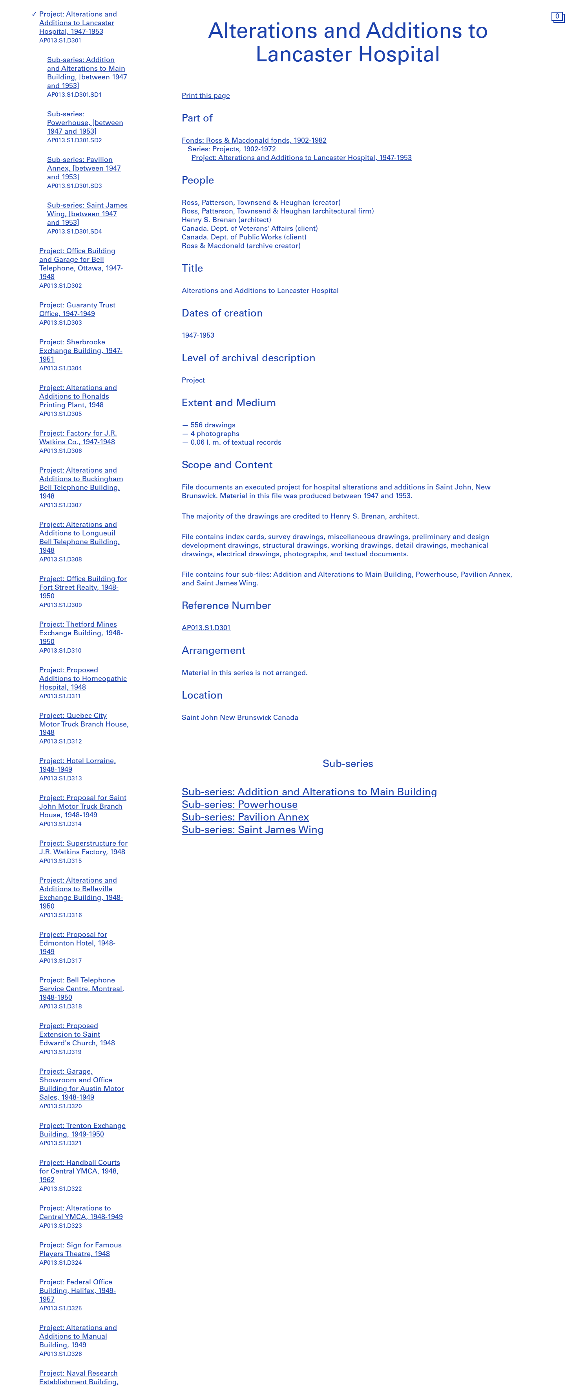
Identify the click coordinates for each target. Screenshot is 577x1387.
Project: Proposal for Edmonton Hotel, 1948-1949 (77, 944)
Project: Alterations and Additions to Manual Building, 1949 (78, 1337)
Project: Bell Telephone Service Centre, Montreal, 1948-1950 (81, 989)
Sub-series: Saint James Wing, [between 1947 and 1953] (87, 214)
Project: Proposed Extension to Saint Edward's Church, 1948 (77, 1035)
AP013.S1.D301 (206, 628)
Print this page (206, 96)
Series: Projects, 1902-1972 (232, 149)
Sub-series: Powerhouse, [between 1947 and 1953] (85, 123)
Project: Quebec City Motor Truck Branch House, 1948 (84, 725)
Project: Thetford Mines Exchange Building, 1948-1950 (81, 634)
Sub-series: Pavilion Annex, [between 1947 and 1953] (84, 169)
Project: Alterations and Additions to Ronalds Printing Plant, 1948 (78, 397)
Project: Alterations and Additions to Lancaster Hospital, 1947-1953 (78, 23)
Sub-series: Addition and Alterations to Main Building (309, 792)
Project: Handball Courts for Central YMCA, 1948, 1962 (79, 1172)
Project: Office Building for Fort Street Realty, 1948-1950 (83, 588)
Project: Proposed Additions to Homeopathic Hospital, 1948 (83, 679)
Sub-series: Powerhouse (240, 805)
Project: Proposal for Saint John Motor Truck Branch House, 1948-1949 (82, 807)
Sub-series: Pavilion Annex (245, 818)
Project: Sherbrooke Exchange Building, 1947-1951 (80, 351)
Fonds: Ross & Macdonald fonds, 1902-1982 (254, 141)
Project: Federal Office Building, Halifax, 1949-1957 (77, 1291)
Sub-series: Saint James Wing (253, 830)
